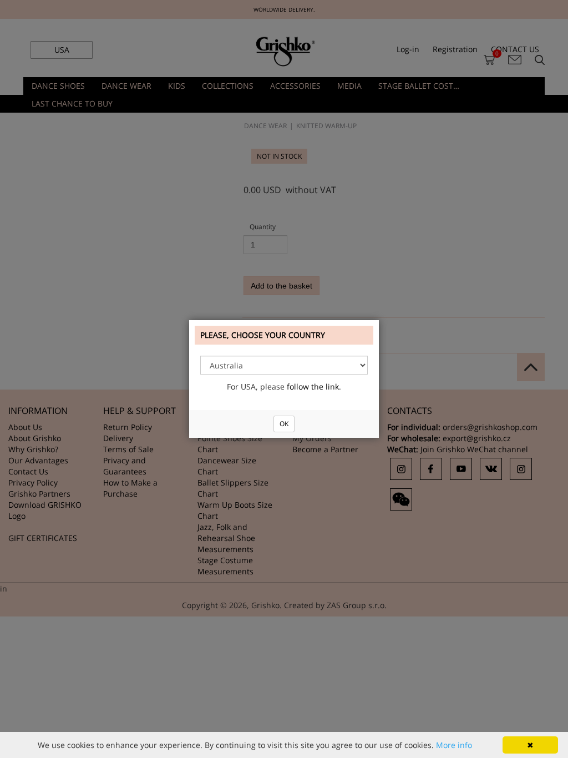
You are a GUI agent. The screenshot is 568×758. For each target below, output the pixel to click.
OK (284, 423)
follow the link (313, 386)
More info (454, 745)
